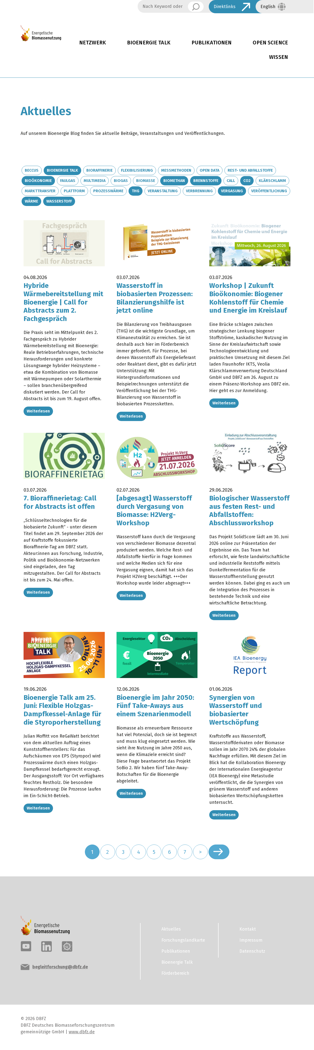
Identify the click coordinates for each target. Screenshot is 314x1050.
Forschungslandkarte (183, 940)
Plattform (74, 191)
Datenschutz (252, 951)
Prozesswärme (108, 191)
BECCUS (32, 170)
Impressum (250, 940)
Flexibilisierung (137, 170)
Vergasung (232, 191)
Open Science (270, 42)
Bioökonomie (38, 180)
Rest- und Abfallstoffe (250, 170)
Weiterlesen (38, 411)
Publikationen (212, 42)
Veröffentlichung (269, 191)
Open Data (209, 170)
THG (135, 191)
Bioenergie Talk (148, 42)
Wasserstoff (59, 201)
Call (231, 180)
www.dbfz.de (82, 1032)
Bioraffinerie (99, 170)
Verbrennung (199, 191)
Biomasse (145, 180)
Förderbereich (175, 973)
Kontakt (247, 929)
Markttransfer (40, 191)
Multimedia (94, 180)
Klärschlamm (272, 180)
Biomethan (174, 180)
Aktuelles (171, 929)
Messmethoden (176, 170)
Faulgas (67, 180)
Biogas (121, 180)
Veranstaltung (163, 191)
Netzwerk (92, 42)
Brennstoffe (205, 180)
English (268, 6)
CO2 (246, 180)
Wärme (31, 201)
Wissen (278, 57)
